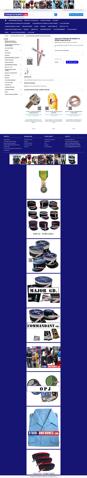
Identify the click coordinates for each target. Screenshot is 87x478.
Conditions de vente (28, 139)
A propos (26, 141)
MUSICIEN (26, 29)
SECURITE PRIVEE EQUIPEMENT (18, 32)
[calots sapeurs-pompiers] (43, 462)
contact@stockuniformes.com (74, 146)
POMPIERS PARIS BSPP (45, 29)
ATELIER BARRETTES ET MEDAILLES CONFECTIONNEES (45, 23)
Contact (67, 136)
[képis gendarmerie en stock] (43, 255)
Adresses (46, 144)
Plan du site (26, 146)
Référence (57, 42)
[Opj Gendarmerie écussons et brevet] (43, 388)
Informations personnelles (50, 139)
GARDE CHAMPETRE (52, 26)
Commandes (47, 141)
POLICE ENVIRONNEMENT (59, 29)
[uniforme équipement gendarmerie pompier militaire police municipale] (43, 4)
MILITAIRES (55, 20)
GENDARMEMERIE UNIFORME (15, 20)
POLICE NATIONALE (72, 29)
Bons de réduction (48, 146)
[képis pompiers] (43, 218)
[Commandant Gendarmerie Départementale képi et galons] (43, 325)
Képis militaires (7, 139)
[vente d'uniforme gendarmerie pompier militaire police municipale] (43, 159)
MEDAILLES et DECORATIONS (31, 20)
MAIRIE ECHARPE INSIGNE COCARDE (13, 29)
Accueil (6, 39)
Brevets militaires (27, 26)
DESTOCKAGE (31, 32)
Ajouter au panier (72, 62)
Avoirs (46, 143)
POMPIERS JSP (34, 29)
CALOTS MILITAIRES (64, 23)
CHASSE (36, 26)
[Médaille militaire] (43, 181)
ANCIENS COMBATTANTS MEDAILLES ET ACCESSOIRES (17, 23)
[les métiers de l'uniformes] (43, 356)
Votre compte (49, 136)
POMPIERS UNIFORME (45, 20)
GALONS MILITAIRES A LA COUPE (12, 26)
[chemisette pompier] (43, 427)
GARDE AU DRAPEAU (9, 60)
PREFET (7, 32)
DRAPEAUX (43, 26)
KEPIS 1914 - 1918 (64, 26)
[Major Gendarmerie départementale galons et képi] (43, 290)
